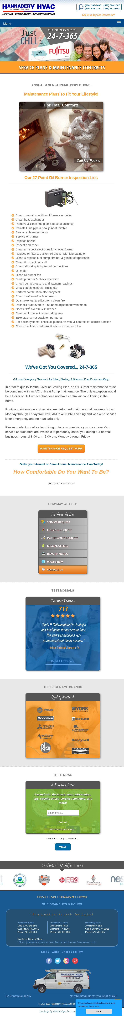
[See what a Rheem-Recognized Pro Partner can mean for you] (52, 880)
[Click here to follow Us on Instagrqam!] (66, 962)
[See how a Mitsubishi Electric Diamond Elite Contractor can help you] (76, 880)
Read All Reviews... (63, 661)
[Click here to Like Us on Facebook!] (49, 962)
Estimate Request (59, 530)
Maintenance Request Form (61, 448)
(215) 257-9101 (111, 8)
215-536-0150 (31, 932)
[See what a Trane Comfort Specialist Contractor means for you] (27, 880)
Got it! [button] (99, 1011)
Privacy (41, 897)
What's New (55, 561)
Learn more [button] (94, 1006)
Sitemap (82, 897)
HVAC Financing (57, 553)
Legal (52, 897)
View (63, 846)
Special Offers (57, 546)
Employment (66, 897)
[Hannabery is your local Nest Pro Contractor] (101, 880)
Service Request (58, 522)
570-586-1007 (99, 932)
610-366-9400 (64, 932)
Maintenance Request (62, 538)
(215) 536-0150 (93, 8)
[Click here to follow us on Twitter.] (57, 962)
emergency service (36, 942)
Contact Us (55, 569)
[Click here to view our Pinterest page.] (75, 962)
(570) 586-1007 (111, 5)
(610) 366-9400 (93, 5)
